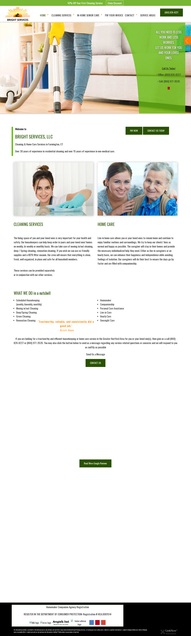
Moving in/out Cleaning (27, 308)
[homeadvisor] (79, 622)
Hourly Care (105, 316)
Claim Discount (115, 3)
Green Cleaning (23, 316)
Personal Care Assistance (112, 308)
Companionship (107, 304)
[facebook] (91, 622)
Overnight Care (107, 320)
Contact (130, 15)
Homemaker (105, 300)
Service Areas (147, 15)
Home (43, 15)
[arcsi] (45, 622)
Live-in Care (105, 312)
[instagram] (97, 622)
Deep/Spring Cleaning (26, 312)
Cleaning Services (61, 15)
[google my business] (103, 622)
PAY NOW (134, 130)
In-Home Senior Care (88, 15)
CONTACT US (95, 363)
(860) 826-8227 (171, 12)
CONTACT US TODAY (156, 130)
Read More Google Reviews (95, 463)
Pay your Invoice (114, 15)
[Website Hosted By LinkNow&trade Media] (169, 631)
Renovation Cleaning (26, 320)
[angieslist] (61, 622)
